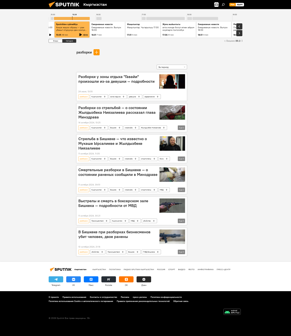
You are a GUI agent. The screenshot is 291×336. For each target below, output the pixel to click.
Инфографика (206, 269)
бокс (162, 159)
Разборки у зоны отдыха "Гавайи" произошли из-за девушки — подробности (116, 79)
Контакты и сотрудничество (103, 297)
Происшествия (97, 221)
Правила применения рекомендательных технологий (143, 301)
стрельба (128, 127)
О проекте (54, 297)
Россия (161, 269)
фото (191, 269)
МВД (162, 190)
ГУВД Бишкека (149, 252)
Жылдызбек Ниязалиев (151, 127)
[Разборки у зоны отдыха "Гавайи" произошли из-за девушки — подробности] (172, 81)
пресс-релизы (140, 297)
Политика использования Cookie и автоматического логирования (81, 301)
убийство (147, 221)
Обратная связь (180, 301)
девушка (132, 96)
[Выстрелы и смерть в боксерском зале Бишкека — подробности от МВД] (172, 205)
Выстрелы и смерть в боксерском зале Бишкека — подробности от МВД (113, 203)
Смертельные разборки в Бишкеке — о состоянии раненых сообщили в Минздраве (117, 172)
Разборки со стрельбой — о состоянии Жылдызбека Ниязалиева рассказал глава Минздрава (117, 112)
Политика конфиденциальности (166, 297)
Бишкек (113, 127)
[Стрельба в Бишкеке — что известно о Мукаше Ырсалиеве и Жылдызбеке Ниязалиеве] (172, 143)
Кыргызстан (96, 96)
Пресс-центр (223, 269)
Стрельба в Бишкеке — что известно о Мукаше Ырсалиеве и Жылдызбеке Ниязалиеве (112, 143)
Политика (115, 269)
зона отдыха (115, 96)
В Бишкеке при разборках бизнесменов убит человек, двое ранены (114, 234)
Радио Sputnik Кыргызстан (139, 269)
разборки (84, 52)
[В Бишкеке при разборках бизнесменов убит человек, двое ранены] (172, 237)
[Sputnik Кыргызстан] (65, 8)
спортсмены (146, 159)
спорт (171, 269)
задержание (149, 96)
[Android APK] (232, 312)
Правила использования (74, 297)
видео (181, 269)
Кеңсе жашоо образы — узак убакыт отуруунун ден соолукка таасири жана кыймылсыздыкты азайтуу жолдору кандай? (72, 31)
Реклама (125, 297)
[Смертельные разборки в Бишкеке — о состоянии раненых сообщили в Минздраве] (172, 174)
